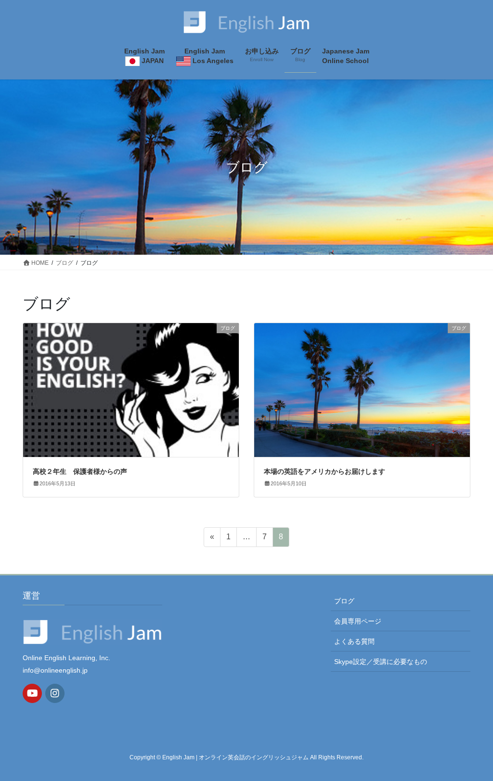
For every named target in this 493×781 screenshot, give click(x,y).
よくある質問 (354, 641)
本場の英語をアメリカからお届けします (324, 471)
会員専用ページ (357, 621)
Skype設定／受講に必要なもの (380, 661)
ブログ (344, 601)
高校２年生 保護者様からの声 (80, 471)
